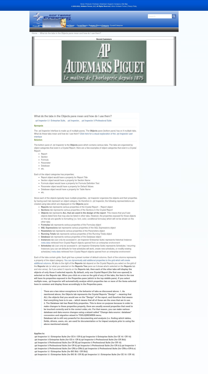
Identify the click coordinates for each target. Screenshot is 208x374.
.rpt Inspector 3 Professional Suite (96, 120)
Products (36, 26)
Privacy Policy (132, 6)
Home (82, 4)
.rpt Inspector (73, 120)
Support (70, 26)
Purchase (47, 26)
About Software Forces (118, 6)
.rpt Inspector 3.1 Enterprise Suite (50, 120)
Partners (93, 26)
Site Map (125, 4)
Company (105, 26)
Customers (82, 26)
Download (59, 26)
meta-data (45, 242)
